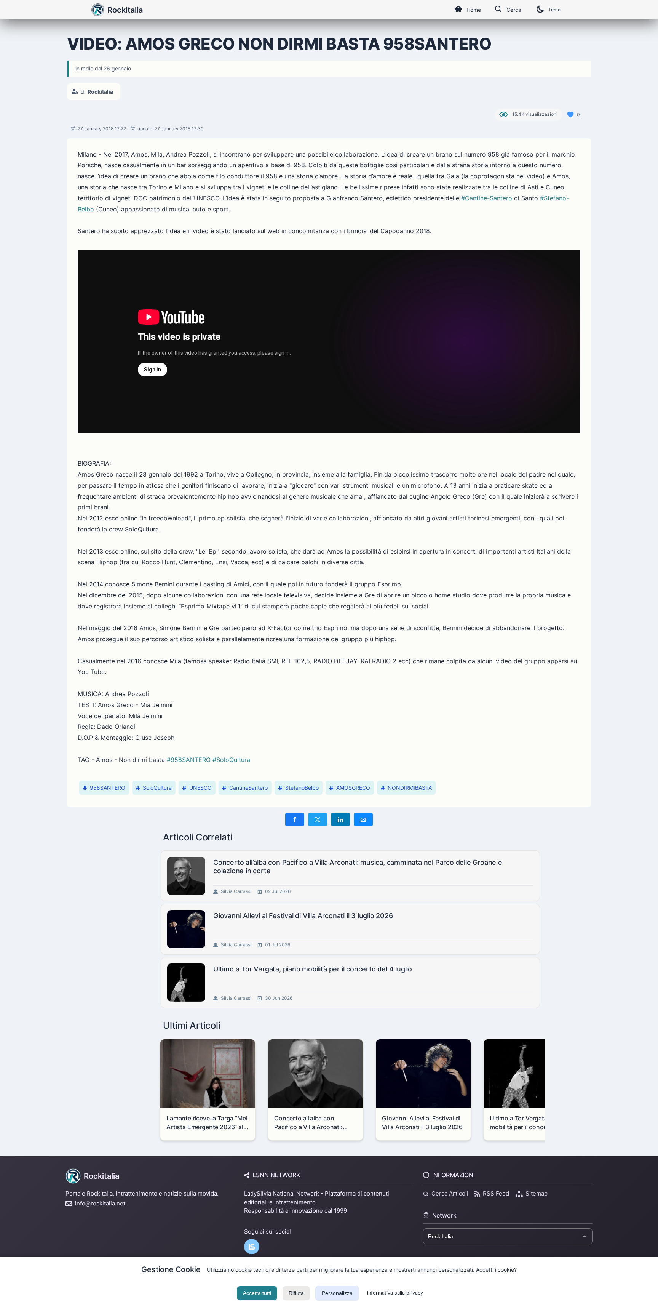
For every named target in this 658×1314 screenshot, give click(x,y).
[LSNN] (251, 1246)
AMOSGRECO (353, 787)
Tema (554, 10)
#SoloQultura (231, 759)
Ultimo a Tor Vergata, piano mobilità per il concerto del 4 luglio (312, 969)
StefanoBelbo (302, 787)
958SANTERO (107, 787)
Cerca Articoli (449, 1193)
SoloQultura (157, 787)
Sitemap (536, 1193)
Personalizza (337, 1293)
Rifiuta (296, 1293)
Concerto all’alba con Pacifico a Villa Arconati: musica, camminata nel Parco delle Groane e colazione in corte (357, 866)
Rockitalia (125, 9)
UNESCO (200, 787)
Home (473, 9)
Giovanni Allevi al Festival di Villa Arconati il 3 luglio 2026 (303, 916)
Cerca (513, 9)
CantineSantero (248, 787)
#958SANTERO (189, 759)
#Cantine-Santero (486, 198)
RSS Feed (496, 1193)
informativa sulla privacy (395, 1293)
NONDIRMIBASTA (410, 787)
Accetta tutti (257, 1293)
